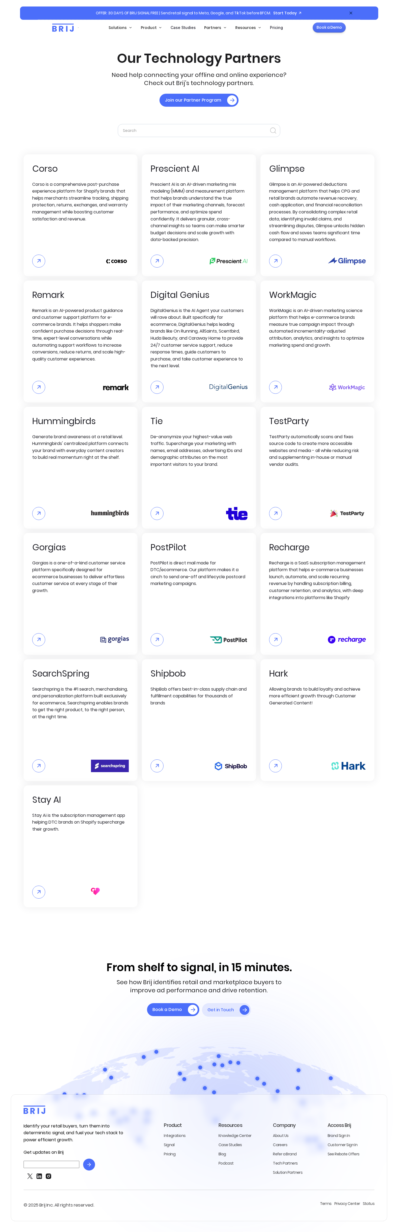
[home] (63, 28)
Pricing (276, 27)
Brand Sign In (339, 1135)
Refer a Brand (284, 1154)
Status (368, 1203)
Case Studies (183, 27)
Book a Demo (329, 27)
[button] (120, 27)
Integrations (174, 1135)
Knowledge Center (235, 1135)
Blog (222, 1154)
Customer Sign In (343, 1145)
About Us (280, 1135)
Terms (326, 1203)
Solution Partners (287, 1172)
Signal (169, 1145)
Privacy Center (347, 1203)
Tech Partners (285, 1163)
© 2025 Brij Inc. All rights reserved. (59, 1205)
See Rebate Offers (344, 1154)
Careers (280, 1145)
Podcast (226, 1163)
